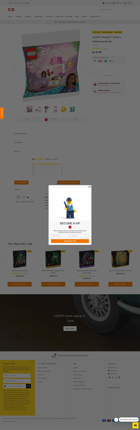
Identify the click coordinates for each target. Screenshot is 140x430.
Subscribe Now (70, 241)
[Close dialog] (90, 187)
